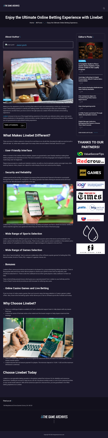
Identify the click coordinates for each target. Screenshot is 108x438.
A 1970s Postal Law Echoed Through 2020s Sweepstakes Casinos (90, 114)
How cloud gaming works (87, 106)
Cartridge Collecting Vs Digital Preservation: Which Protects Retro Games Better (90, 79)
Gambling (7, 99)
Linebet (5, 116)
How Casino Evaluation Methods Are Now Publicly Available (91, 88)
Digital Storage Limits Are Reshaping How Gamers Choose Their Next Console (89, 123)
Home (32, 23)
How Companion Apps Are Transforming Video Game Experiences (87, 97)
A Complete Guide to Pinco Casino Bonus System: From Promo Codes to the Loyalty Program (89, 66)
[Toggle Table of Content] (21, 125)
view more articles (86, 132)
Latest (83, 61)
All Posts (39, 23)
